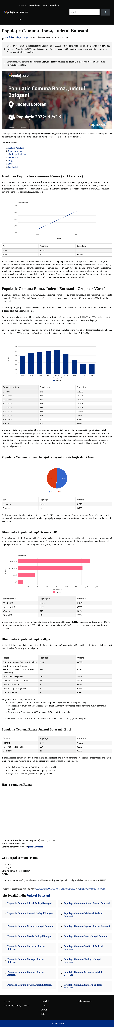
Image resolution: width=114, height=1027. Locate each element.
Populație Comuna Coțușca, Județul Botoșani (87, 926)
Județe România (50, 5)
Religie (6, 657)
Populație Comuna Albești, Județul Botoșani (29, 903)
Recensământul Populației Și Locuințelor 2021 (55, 888)
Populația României (29, 5)
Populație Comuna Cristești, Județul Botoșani (30, 926)
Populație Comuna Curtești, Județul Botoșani (30, 913)
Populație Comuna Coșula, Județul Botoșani (29, 936)
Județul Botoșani (22, 37)
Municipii (45, 1001)
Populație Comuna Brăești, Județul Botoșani (29, 984)
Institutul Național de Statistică (91, 888)
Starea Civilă (8, 598)
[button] (20, 19)
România (9, 37)
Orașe (43, 1005)
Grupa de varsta (10, 387)
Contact (23, 12)
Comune (45, 1009)
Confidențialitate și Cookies (16, 1005)
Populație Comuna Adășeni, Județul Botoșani (87, 903)
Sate (43, 1014)
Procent (80, 387)
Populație (44, 387)
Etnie (5, 738)
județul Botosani (35, 846)
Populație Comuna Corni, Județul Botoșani (86, 936)
